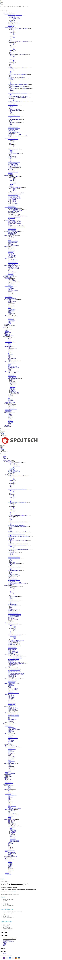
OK (1, 447)
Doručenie (5, 942)
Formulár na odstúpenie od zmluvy (9, 939)
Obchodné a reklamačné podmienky (10, 937)
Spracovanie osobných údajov (8, 941)
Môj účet (4, 953)
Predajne (4, 944)
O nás (4, 945)
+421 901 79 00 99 (4, 881)
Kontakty (4, 943)
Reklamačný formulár (7, 940)
